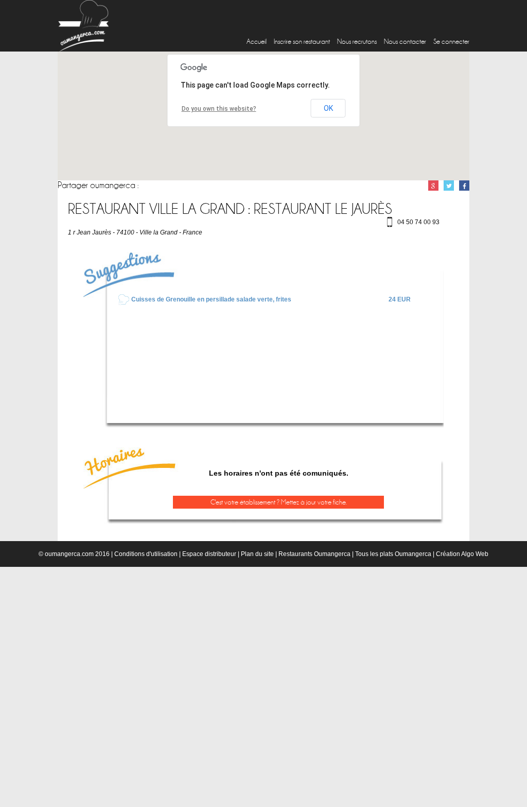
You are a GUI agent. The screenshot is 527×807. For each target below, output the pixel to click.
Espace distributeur (209, 554)
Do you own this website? (219, 108)
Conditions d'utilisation (146, 554)
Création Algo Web (462, 554)
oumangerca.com (69, 554)
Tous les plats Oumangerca (393, 554)
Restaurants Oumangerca (314, 554)
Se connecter (451, 41)
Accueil (257, 41)
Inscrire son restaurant (302, 41)
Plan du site (257, 554)
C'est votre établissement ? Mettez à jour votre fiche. (278, 502)
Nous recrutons (357, 41)
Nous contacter (405, 41)
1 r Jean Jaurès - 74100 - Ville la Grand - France (135, 232)
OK (328, 108)
